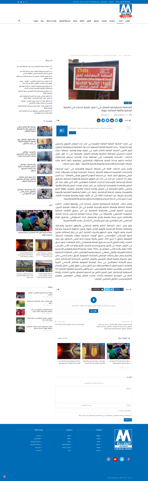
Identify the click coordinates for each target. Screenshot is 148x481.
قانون (89, 21)
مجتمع (96, 21)
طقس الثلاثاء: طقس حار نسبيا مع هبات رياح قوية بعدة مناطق (34, 77)
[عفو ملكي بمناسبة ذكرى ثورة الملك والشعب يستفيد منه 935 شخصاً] (93, 351)
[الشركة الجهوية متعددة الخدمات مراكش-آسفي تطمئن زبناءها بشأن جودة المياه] (43, 266)
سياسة (112, 21)
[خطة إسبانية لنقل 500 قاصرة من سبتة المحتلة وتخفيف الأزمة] (118, 351)
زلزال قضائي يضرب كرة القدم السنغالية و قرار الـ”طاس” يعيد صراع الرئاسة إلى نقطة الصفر (36, 97)
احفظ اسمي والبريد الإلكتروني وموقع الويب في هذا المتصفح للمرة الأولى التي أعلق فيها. (104, 416)
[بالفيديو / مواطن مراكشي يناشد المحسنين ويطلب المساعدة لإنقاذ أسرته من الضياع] (44, 156)
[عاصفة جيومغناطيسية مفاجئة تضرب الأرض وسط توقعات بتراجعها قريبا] (68, 351)
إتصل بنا (111, 2)
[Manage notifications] (4, 476)
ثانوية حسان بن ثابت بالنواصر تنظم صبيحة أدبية (69, 324)
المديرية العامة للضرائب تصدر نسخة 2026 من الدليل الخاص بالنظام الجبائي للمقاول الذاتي (36, 72)
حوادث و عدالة (51, 21)
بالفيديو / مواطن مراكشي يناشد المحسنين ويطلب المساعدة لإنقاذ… (26, 154)
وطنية (98, 439)
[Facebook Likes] (128, 462)
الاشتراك (72, 133)
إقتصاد (104, 21)
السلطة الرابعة (64, 21)
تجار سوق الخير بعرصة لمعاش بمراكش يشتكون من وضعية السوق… (26, 179)
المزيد (36, 21)
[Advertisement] (74, 39)
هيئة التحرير (103, 2)
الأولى (127, 21)
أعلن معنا (38, 448)
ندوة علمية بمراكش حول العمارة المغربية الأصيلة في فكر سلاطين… (26, 141)
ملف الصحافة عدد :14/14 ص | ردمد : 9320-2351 (86, 2)
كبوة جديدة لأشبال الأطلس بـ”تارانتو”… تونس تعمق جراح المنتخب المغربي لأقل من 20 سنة (35, 82)
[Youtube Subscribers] (115, 462)
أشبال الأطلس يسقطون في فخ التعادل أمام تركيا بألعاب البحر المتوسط (35, 112)
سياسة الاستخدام (36, 445)
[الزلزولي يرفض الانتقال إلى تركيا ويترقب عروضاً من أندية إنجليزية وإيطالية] (20, 320)
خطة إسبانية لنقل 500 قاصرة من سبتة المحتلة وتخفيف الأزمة (35, 92)
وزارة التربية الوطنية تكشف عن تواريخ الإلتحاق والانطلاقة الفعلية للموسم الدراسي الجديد (35, 87)
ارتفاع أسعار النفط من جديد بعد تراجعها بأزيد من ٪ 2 (34, 67)
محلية (98, 442)
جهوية (98, 436)
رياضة (75, 21)
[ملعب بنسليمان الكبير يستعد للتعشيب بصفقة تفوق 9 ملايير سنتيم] (20, 329)
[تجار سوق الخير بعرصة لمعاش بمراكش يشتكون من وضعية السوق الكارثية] (44, 181)
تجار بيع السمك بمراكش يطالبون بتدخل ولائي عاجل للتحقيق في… (26, 191)
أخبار (120, 21)
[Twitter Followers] (122, 462)
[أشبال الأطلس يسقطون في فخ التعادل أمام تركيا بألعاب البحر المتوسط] (20, 312)
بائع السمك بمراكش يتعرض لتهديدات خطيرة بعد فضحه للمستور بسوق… (27, 167)
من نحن (39, 436)
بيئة (42, 21)
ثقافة (82, 21)
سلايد (126, 103)
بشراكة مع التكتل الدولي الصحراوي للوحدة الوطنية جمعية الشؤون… (26, 129)
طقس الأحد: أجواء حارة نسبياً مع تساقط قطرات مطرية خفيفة (35, 107)
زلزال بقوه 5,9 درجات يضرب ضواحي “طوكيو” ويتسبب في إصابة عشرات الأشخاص (36, 102)
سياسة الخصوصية (36, 442)
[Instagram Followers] (108, 462)
